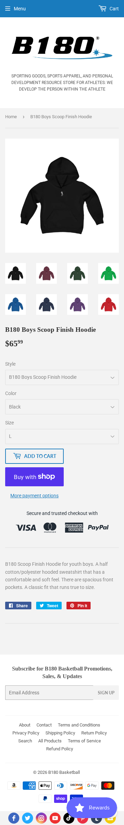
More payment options (34, 495)
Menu (20, 8)
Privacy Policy (25, 732)
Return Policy (94, 732)
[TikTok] (68, 818)
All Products (50, 740)
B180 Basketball (64, 772)
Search (25, 740)
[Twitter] (27, 818)
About (24, 725)
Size (9, 422)
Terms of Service (84, 740)
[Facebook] (13, 818)
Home (11, 116)
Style (10, 364)
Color (11, 393)
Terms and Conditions (79, 725)
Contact (44, 725)
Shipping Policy (60, 732)
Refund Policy (59, 748)
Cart (113, 8)
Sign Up (106, 692)
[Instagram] (41, 818)
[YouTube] (55, 818)
